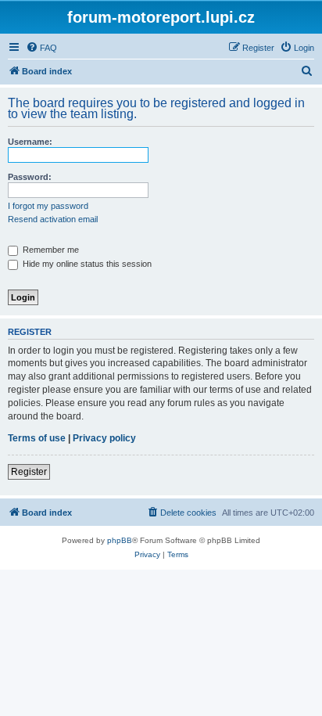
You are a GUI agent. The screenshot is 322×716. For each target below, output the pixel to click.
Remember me (49, 249)
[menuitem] (41, 47)
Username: (30, 141)
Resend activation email (53, 219)
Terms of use (37, 438)
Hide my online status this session (86, 263)
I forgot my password (48, 205)
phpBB (119, 540)
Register (29, 471)
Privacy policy (104, 438)
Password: (30, 177)
